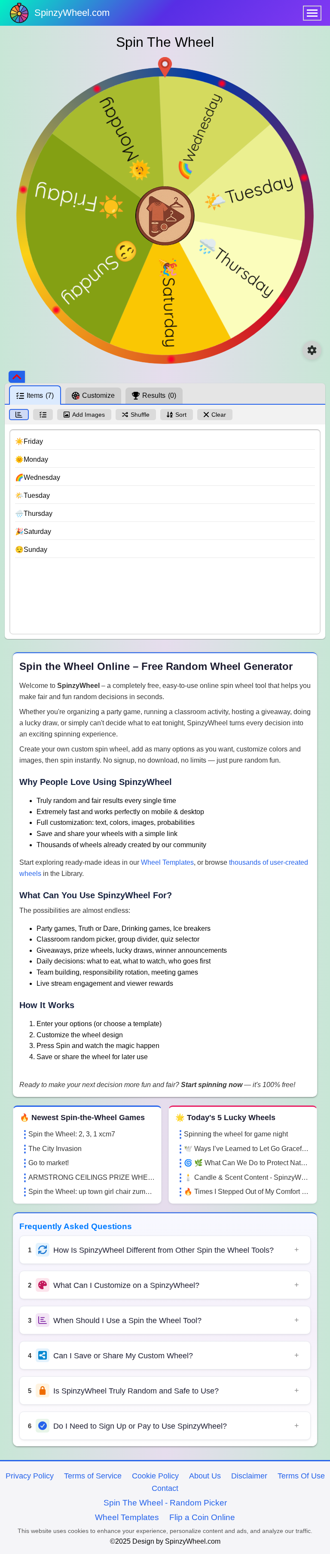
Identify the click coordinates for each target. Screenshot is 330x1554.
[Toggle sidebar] (17, 377)
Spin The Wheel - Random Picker (165, 1502)
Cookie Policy (155, 1476)
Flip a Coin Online (202, 1517)
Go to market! (48, 1162)
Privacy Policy (30, 1476)
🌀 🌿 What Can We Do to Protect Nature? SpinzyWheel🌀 (247, 1162)
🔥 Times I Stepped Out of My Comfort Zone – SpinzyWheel (247, 1191)
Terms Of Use (301, 1476)
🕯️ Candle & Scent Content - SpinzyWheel (247, 1177)
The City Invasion (55, 1148)
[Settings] (311, 350)
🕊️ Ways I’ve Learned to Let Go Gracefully (247, 1148)
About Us (205, 1476)
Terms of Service (93, 1476)
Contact (165, 1488)
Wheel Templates (167, 862)
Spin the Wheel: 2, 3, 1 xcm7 (71, 1134)
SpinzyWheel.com (72, 12)
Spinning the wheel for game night (236, 1134)
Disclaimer (249, 1476)
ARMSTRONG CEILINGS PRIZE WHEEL (91, 1177)
